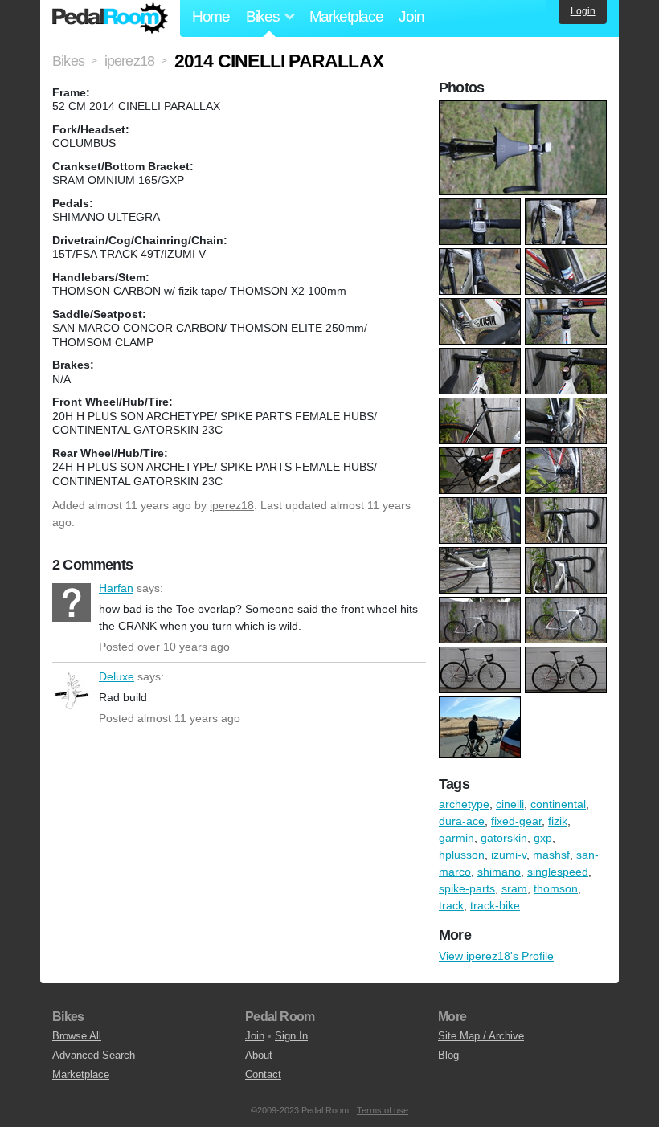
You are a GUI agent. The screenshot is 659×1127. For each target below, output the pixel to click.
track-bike (495, 905)
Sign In (291, 1036)
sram (514, 888)
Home (211, 16)
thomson (556, 888)
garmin (456, 837)
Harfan (71, 602)
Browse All (76, 1036)
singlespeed (557, 871)
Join (411, 16)
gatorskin (504, 837)
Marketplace (346, 16)
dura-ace (462, 821)
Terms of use (382, 1110)
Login (583, 11)
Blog (448, 1055)
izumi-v (508, 854)
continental (558, 804)
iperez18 (232, 505)
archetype (464, 804)
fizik (557, 821)
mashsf (551, 854)
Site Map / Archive (481, 1036)
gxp (543, 837)
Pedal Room (110, 18)
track (451, 905)
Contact (263, 1074)
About (258, 1055)
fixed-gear (516, 821)
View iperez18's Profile (496, 955)
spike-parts (467, 888)
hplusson (462, 854)
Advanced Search (93, 1055)
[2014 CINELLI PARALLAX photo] (525, 108)
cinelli (510, 804)
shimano (499, 871)
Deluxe (71, 691)
